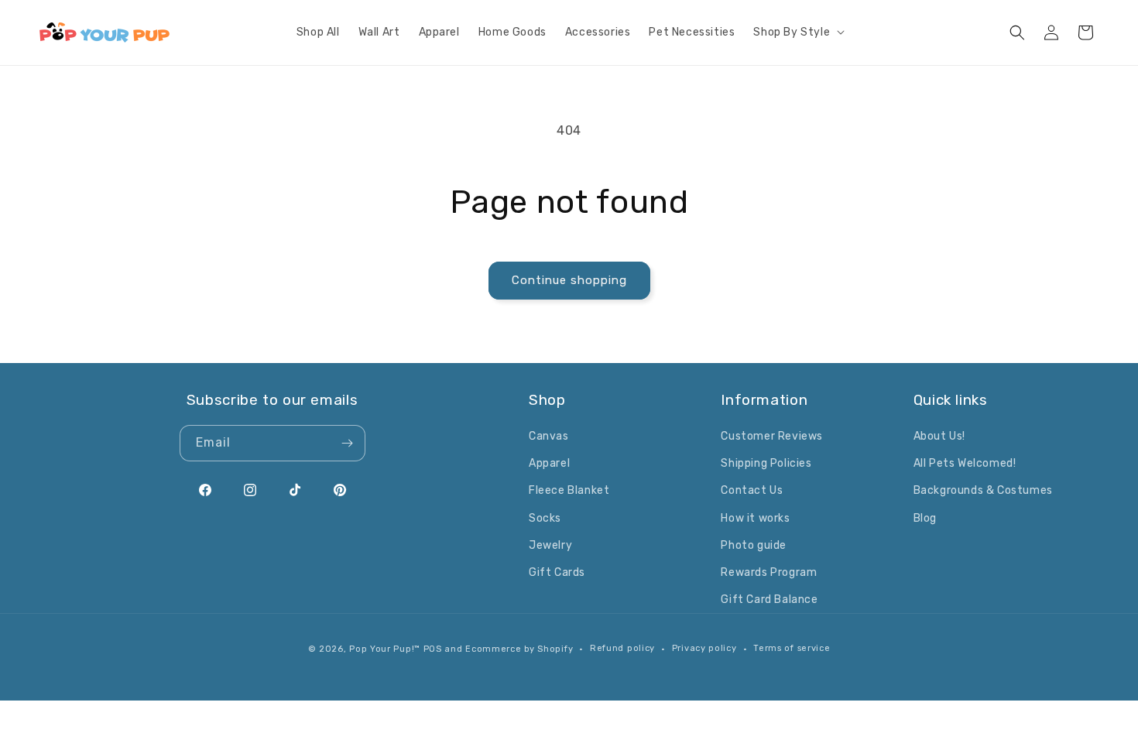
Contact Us (752, 490)
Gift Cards (557, 572)
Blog (925, 518)
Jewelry (550, 545)
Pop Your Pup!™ (384, 649)
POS (432, 649)
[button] (797, 32)
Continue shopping (569, 280)
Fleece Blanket (569, 490)
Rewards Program (769, 572)
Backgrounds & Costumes (983, 490)
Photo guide (754, 545)
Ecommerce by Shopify (519, 649)
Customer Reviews (772, 436)
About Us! (939, 436)
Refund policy (622, 648)
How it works (755, 518)
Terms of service (791, 648)
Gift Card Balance (769, 599)
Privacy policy (704, 648)
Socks (545, 518)
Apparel (549, 463)
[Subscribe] (348, 443)
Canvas (549, 436)
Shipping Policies (766, 463)
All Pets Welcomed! (964, 463)
